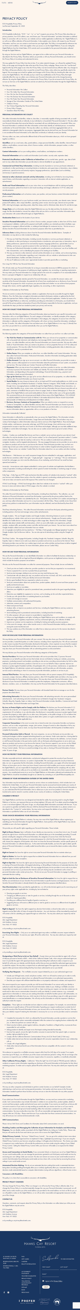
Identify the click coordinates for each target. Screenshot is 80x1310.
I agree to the (53, 1281)
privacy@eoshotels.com (23, 928)
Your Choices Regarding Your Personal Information (23, 106)
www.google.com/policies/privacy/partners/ (19, 530)
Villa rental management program (26, 1283)
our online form (41, 913)
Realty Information (29, 1264)
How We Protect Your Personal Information (20, 99)
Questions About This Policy (15, 111)
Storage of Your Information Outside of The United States (25, 101)
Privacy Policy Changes (14, 108)
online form (46, 1065)
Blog (23, 1290)
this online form (44, 935)
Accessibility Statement (26, 1272)
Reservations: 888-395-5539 (11, 1262)
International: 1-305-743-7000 (10, 1267)
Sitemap (24, 1287)
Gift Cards (25, 1259)
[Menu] (4, 3)
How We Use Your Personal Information (19, 94)
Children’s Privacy (12, 104)
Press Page (25, 1292)
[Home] (39, 3)
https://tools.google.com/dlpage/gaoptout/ (53, 530)
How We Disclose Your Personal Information (21, 97)
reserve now (72, 2)
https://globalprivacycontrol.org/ (51, 1139)
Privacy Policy (26, 1278)
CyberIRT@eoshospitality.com (64, 775)
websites (33, 39)
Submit (46, 1287)
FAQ (23, 1256)
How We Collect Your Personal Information (20, 92)
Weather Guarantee (29, 1276)
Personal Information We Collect (17, 90)
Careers (24, 1261)
